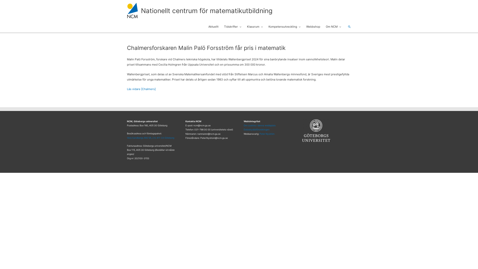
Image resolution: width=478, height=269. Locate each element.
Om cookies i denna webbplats (260, 125)
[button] (239, 26)
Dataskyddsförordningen (256, 129)
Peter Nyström (267, 133)
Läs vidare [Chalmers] (141, 89)
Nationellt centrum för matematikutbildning (206, 11)
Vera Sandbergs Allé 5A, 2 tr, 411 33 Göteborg (150, 137)
